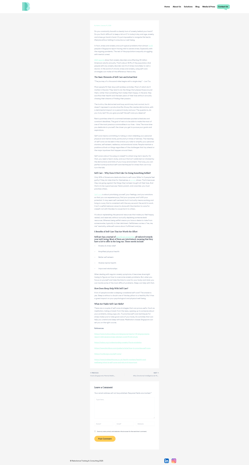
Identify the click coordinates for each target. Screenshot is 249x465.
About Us (177, 6)
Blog (197, 6)
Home (167, 6)
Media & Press (208, 6)
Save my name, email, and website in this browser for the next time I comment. (122, 431)
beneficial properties (125, 237)
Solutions (188, 6)
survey (133, 180)
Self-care (98, 194)
